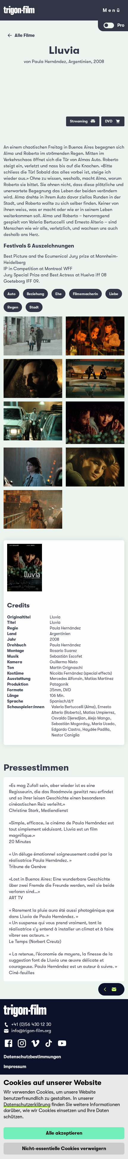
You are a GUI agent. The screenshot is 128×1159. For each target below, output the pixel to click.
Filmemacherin (85, 294)
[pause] (12, 65)
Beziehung (35, 294)
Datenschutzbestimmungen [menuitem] (32, 1056)
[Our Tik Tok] (49, 1043)
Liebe (113, 294)
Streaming (79, 121)
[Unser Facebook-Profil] (8, 1043)
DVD (109, 121)
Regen (12, 307)
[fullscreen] (115, 65)
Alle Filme (25, 35)
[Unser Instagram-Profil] (22, 1043)
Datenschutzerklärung (27, 1104)
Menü (112, 11)
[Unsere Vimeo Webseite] (35, 1043)
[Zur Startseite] (49, 10)
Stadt (34, 307)
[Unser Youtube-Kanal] (62, 1043)
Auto (11, 294)
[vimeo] (115, 80)
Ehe (58, 294)
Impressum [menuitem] (15, 1066)
